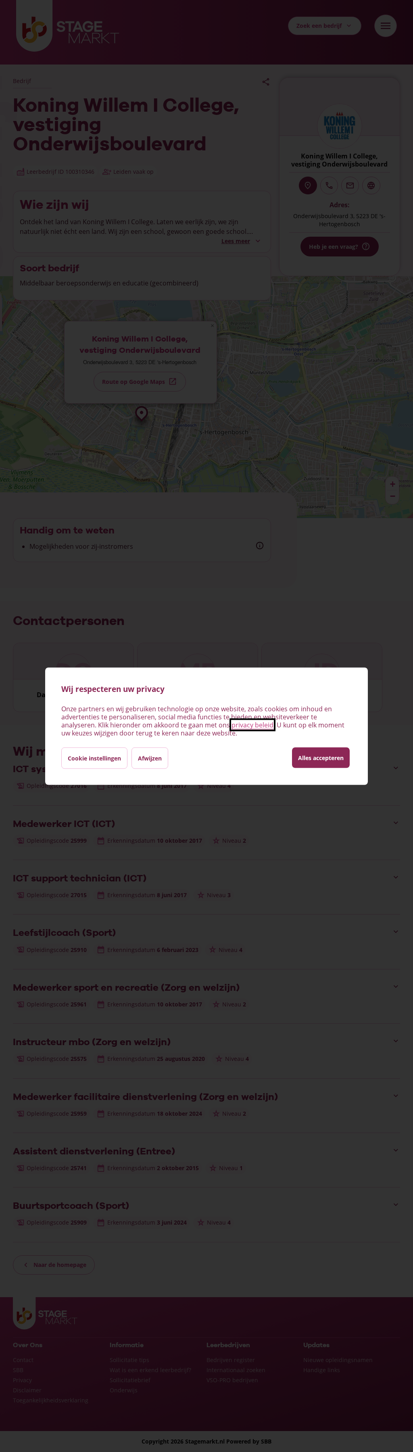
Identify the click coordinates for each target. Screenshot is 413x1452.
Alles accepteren (321, 757)
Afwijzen (150, 758)
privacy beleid (252, 724)
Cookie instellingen (94, 758)
